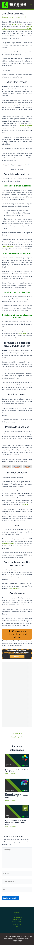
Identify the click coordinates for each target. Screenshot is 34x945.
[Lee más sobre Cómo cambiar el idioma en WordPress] (17, 760)
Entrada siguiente (17, 737)
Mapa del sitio (17, 924)
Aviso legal (17, 915)
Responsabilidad (17, 922)
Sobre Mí (17, 912)
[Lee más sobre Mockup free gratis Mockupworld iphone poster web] (17, 785)
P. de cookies (17, 919)
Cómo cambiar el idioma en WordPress (16, 770)
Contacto (17, 926)
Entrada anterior (17, 733)
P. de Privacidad (17, 917)
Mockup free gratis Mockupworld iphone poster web (16, 795)
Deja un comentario (8, 17)
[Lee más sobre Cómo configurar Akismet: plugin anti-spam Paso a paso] (17, 811)
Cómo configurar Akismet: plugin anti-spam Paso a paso (16, 822)
